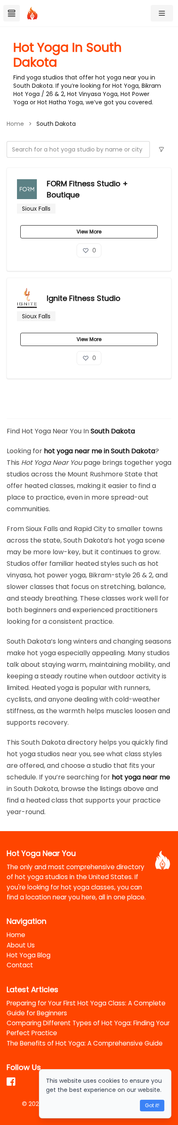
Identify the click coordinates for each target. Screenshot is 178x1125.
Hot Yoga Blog (29, 955)
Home (16, 934)
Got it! (152, 1105)
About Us (21, 945)
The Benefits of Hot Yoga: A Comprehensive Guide (85, 1043)
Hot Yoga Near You (41, 853)
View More (89, 231)
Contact (20, 965)
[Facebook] (12, 1081)
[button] (162, 13)
